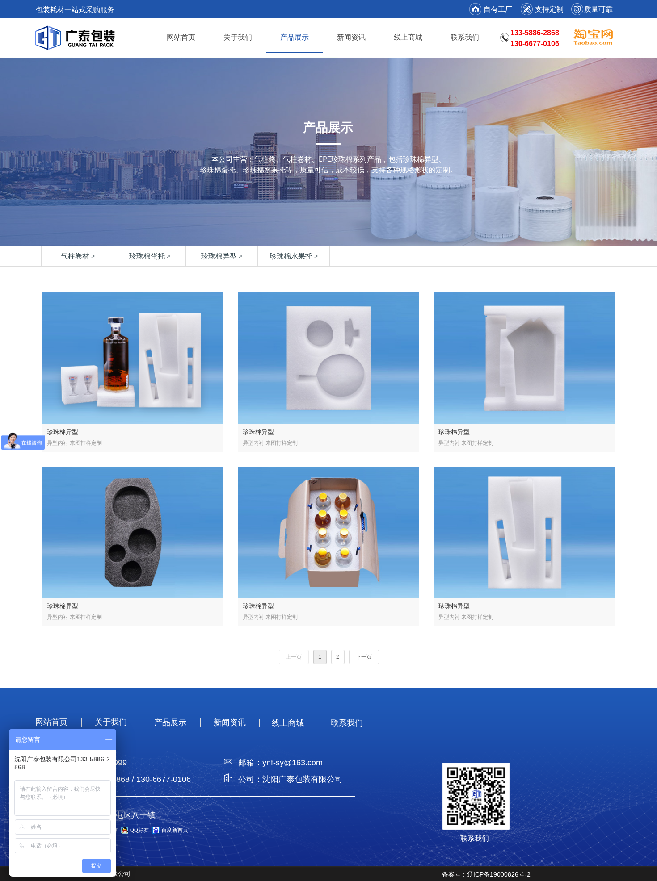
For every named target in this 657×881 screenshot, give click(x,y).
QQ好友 (139, 830)
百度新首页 (174, 830)
